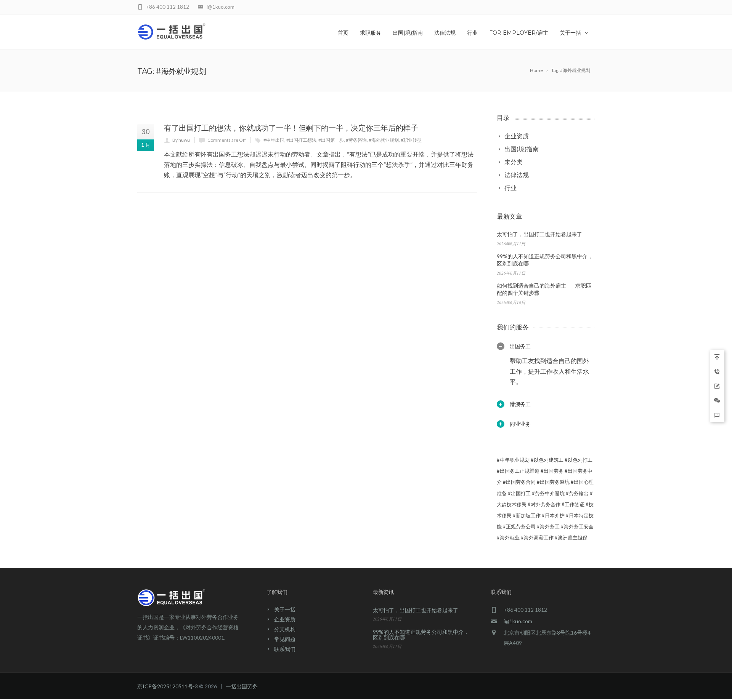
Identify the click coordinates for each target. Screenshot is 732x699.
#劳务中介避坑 (548, 493)
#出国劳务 (552, 471)
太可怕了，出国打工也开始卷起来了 (539, 234)
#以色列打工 (578, 460)
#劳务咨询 (356, 140)
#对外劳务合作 (544, 504)
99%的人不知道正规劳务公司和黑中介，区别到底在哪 (421, 635)
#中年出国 (273, 140)
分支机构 (284, 629)
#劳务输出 (577, 493)
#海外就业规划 (384, 140)
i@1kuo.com (518, 621)
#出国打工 (519, 493)
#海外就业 (508, 537)
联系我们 (284, 649)
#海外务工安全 (577, 526)
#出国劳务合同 (519, 482)
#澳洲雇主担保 (571, 537)
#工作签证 (573, 504)
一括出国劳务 (242, 686)
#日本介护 (553, 515)
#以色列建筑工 (547, 460)
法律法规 (445, 32)
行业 (472, 32)
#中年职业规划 (513, 460)
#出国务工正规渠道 (518, 471)
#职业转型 (411, 140)
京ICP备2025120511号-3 (167, 686)
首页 (343, 32)
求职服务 (370, 32)
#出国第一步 (331, 140)
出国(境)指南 (408, 32)
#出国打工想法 (301, 140)
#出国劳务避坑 (553, 482)
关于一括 (570, 32)
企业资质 (284, 619)
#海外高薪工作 (537, 537)
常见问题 (284, 639)
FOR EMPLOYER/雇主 (518, 32)
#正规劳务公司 (519, 526)
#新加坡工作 (527, 515)
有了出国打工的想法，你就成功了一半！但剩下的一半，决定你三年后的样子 (291, 128)
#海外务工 (548, 526)
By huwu (181, 140)
